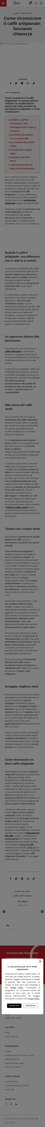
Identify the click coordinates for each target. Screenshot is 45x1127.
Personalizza (31, 1005)
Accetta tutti (14, 1005)
